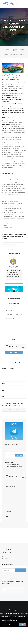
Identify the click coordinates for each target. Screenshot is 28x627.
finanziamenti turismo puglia (9, 245)
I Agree (22, 624)
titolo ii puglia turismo (8, 249)
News (17, 33)
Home (12, 52)
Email (4, 390)
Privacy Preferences (6, 624)
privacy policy (18, 335)
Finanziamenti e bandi (8, 34)
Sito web (4, 396)
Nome (4, 383)
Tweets (6, 516)
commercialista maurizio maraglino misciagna (13, 243)
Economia (21, 33)
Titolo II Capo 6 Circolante (8, 247)
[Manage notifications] (24, 624)
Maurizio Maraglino (20, 34)
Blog (14, 33)
